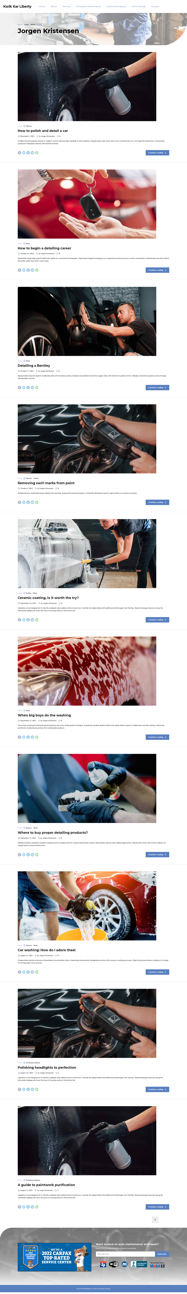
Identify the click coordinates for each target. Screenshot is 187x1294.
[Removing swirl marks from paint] (93, 438)
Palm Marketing (86, 1289)
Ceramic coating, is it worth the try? (48, 598)
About (54, 6)
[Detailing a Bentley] (93, 321)
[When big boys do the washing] (93, 671)
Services (66, 6)
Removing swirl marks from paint (46, 483)
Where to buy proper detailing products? (53, 833)
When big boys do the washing (44, 715)
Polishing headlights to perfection (47, 1068)
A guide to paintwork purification (46, 1185)
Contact (155, 6)
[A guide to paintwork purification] (93, 1140)
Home (42, 6)
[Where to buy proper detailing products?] (93, 788)
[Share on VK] (32, 152)
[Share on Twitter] (24, 152)
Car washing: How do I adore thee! (47, 950)
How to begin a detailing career (44, 248)
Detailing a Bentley (34, 366)
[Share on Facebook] (19, 152)
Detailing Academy (33, 1063)
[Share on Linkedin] (28, 152)
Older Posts (155, 1219)
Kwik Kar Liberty (17, 6)
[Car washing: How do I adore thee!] (93, 905)
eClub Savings (139, 6)
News (28, 243)
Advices (29, 126)
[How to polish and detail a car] (93, 86)
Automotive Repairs (116, 6)
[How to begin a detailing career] (93, 204)
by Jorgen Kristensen (47, 136)
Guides (36, 478)
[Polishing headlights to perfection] (93, 1023)
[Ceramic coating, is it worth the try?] (93, 553)
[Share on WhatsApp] (37, 152)
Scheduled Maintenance (88, 6)
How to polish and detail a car (43, 131)
